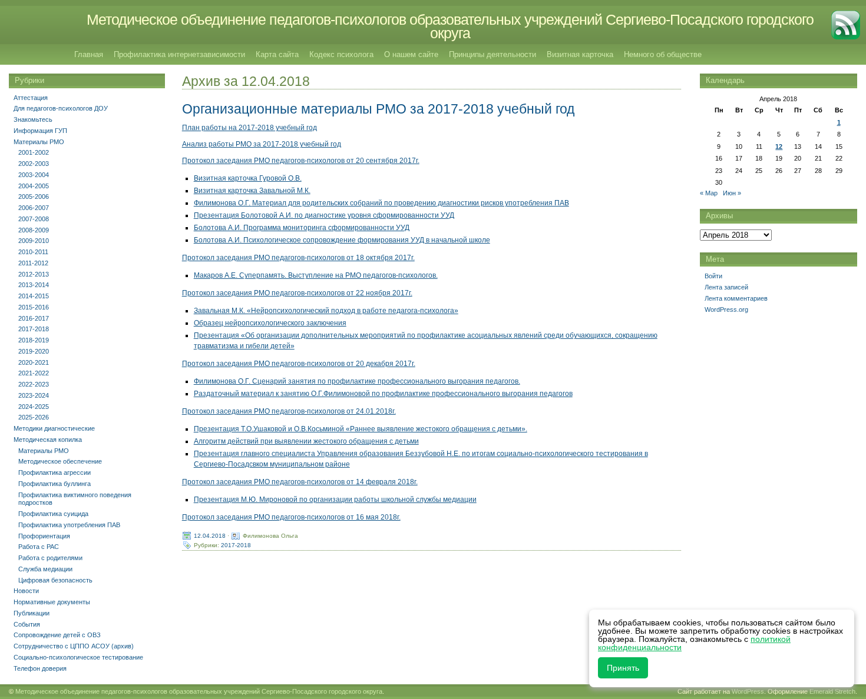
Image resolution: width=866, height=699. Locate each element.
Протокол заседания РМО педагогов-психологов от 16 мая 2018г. (291, 517)
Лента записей (726, 287)
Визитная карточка (580, 54)
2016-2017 (33, 318)
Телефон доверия (40, 668)
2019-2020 (33, 351)
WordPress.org (726, 309)
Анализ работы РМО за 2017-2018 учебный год (261, 144)
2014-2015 (33, 295)
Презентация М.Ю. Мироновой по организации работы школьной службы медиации (335, 499)
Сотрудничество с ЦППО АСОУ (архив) (74, 646)
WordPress (748, 691)
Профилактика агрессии (54, 472)
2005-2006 (33, 196)
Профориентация (44, 536)
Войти (713, 275)
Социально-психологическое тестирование (78, 657)
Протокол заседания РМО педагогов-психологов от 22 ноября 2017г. (297, 293)
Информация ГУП (40, 130)
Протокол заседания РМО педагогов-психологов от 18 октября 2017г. (298, 258)
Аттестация (31, 97)
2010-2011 (33, 251)
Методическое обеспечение (60, 461)
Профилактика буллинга (54, 483)
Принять (623, 668)
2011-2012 (33, 263)
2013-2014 (33, 284)
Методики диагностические (54, 428)
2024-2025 (33, 406)
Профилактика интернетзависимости (179, 54)
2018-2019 (33, 340)
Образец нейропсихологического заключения (270, 323)
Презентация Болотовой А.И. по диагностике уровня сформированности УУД (324, 215)
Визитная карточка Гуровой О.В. (248, 178)
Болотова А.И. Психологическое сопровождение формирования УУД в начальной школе (342, 240)
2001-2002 (33, 152)
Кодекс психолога (341, 54)
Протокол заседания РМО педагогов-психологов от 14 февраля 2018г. (300, 482)
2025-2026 (33, 417)
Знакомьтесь (33, 119)
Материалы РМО (39, 141)
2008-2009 (33, 230)
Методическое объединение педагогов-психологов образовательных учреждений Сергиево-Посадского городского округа (450, 26)
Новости (26, 590)
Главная (88, 54)
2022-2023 (33, 384)
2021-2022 (33, 373)
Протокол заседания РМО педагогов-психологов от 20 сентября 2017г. (300, 161)
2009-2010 (33, 240)
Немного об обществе (663, 54)
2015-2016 (33, 307)
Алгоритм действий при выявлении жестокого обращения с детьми (306, 441)
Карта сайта (277, 54)
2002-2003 (33, 163)
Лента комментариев (736, 298)
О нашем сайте (411, 54)
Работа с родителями (50, 557)
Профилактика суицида (53, 513)
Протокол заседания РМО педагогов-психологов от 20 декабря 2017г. (298, 364)
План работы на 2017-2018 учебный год (249, 128)
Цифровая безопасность (55, 580)
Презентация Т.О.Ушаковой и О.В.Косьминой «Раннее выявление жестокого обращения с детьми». (360, 429)
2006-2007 (33, 207)
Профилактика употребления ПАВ (69, 524)
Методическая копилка (48, 439)
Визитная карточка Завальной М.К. (252, 191)
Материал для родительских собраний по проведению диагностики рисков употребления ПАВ (410, 203)
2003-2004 (33, 174)
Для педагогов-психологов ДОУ (61, 108)
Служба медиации (45, 568)
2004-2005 (33, 185)
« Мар (709, 193)
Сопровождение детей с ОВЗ (57, 634)
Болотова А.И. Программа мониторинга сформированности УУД (301, 228)
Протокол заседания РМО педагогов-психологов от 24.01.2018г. (289, 411)
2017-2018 (236, 545)
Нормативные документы (52, 601)
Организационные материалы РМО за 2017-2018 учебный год (378, 108)
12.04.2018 (210, 535)
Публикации (31, 613)
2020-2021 (33, 362)
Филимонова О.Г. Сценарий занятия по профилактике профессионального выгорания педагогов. (357, 381)
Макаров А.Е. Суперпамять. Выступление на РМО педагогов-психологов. (316, 275)
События (27, 624)
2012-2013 (33, 274)
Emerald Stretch (832, 691)
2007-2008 (33, 218)
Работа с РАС (38, 546)
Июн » (732, 193)
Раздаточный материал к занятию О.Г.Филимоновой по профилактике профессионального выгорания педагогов (383, 394)
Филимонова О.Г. (223, 203)
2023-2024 (33, 395)
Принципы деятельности (492, 54)
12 (778, 146)
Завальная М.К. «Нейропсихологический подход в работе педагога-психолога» (326, 311)
